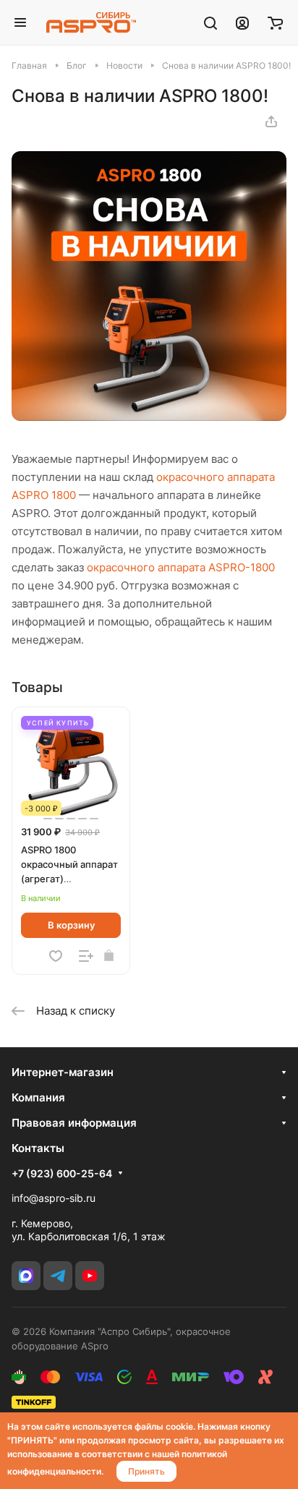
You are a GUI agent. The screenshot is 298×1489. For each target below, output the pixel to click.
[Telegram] (57, 1275)
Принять (146, 1471)
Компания (38, 1097)
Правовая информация (74, 1123)
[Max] (26, 1275)
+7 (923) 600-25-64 (62, 1173)
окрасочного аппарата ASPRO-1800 (181, 567)
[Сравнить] (86, 956)
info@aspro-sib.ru (53, 1198)
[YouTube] (89, 1275)
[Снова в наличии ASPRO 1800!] (149, 417)
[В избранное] (55, 956)
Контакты (38, 1148)
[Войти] (242, 22)
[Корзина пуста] (275, 22)
